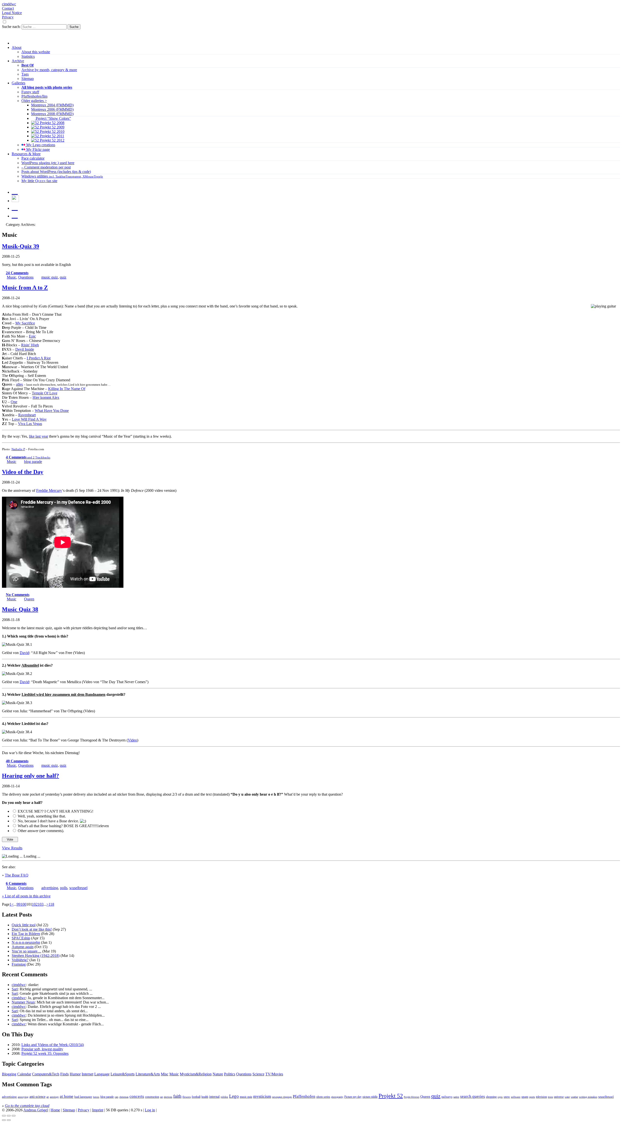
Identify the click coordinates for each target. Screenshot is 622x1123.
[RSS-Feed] (15, 215)
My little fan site (39, 181)
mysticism (262, 1096)
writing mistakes (588, 1096)
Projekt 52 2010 (51, 131)
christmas (124, 1097)
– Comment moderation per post (46, 167)
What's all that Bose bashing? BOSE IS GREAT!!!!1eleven (63, 826)
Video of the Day (22, 472)
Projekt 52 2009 (51, 127)
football (196, 1096)
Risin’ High (30, 345)
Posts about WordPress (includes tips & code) (56, 172)
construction (152, 1096)
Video (132, 740)
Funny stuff (30, 92)
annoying (23, 1096)
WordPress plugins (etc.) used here (47, 163)
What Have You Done (52, 410)
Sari (15, 989)
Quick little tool (23, 925)
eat (161, 1097)
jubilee (224, 1096)
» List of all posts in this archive (26, 896)
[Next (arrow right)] (9, 1120)
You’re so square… (26, 951)
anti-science (37, 1096)
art (47, 1097)
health (204, 1096)
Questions (26, 277)
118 (51, 904)
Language (102, 1074)
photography (337, 1097)
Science (258, 1074)
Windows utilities (62, 176)
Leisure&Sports (123, 1074)
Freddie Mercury (49, 490)
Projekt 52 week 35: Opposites (45, 1053)
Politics (229, 1074)
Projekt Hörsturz (411, 1097)
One (14, 402)
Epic (32, 336)
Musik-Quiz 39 (20, 246)
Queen (29, 599)
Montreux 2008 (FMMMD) (52, 114)
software (515, 1096)
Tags (25, 74)
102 (35, 904)
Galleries (18, 83)
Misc (164, 1074)
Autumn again (23, 947)
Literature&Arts (148, 1074)
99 (18, 904)
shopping (491, 1096)
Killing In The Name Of (66, 389)
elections (168, 1097)
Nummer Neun (23, 1002)
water (567, 1097)
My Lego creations (40, 145)
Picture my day (353, 1096)
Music (11, 277)
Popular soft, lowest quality (42, 1049)
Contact (8, 8)
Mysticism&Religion (196, 1074)
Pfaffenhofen (304, 1096)
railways (446, 1096)
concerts (137, 1096)
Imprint (97, 1110)
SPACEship (21, 938)
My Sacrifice (25, 323)
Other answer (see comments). (41, 831)
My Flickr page (37, 149)
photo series (323, 1096)
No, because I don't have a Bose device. (49, 821)
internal (214, 1096)
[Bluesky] (15, 201)
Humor (75, 1074)
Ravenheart (27, 415)
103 (40, 904)
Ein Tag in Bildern (26, 934)
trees (550, 1096)
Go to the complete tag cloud (27, 1106)
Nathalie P (18, 449)
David (24, 653)
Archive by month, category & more (49, 70)
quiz (63, 277)
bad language (83, 1096)
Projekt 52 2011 (51, 136)
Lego (234, 1096)
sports (532, 1097)
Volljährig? (20, 960)
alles (19, 384)
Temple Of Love (44, 393)
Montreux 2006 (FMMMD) (52, 109)
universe (559, 1096)
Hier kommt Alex (46, 397)
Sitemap (27, 79)
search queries (472, 1096)
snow (507, 1096)
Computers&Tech (45, 1074)
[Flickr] (15, 207)
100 (23, 904)
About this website (35, 52)
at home (66, 1096)
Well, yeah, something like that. (42, 816)
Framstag (19, 964)
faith (177, 1096)
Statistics (28, 56)
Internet (87, 1074)
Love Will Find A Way (29, 419)
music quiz (49, 277)
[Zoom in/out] (14, 1115)
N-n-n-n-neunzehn (26, 942)
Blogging (9, 1074)
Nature (218, 1074)
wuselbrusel (78, 888)
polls (63, 888)
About (16, 47)
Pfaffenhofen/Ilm (34, 96)
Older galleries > (34, 101)
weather (574, 1097)
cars (116, 1097)
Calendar (24, 1074)
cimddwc (9, 4)
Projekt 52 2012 (51, 140)
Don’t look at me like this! (32, 929)
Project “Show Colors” (53, 118)
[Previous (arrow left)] (4, 1120)
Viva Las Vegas (30, 424)
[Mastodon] (15, 191)
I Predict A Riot (39, 358)
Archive (18, 61)
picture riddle (370, 1096)
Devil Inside (24, 349)
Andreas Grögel (35, 1110)
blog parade (33, 461)
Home (55, 1110)
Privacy (8, 17)
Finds (64, 1074)
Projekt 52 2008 (51, 123)
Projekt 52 (391, 1096)
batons (96, 1097)
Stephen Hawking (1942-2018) (36, 955)
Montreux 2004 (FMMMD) (52, 105)
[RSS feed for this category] (4, 224)
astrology (54, 1097)
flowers (186, 1096)
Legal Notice (12, 13)
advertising (49, 888)
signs (500, 1097)
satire (456, 1097)
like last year (38, 436)
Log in (150, 1110)
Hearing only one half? (30, 776)
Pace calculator (32, 158)
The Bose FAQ (16, 875)
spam (524, 1096)
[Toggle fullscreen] (9, 1115)
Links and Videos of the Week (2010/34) (52, 1045)
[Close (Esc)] (4, 1115)
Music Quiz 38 (20, 609)
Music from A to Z (25, 287)
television (541, 1096)
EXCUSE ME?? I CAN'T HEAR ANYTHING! (55, 811)
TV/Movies (274, 1074)
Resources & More (26, 154)
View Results (12, 848)
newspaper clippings (282, 1097)
